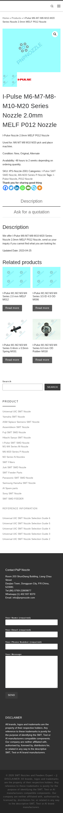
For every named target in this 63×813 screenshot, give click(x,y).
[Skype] (33, 187)
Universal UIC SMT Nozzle (17, 411)
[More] (39, 187)
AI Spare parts (10, 488)
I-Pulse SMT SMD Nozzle (16, 442)
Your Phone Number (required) (23, 642)
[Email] (28, 187)
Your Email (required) (18, 630)
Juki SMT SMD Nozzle (14, 467)
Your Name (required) (18, 618)
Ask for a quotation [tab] (31, 212)
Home (6, 18)
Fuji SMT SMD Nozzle (14, 432)
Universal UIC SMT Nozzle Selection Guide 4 (26, 528)
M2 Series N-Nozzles (14, 457)
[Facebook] (5, 187)
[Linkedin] (16, 187)
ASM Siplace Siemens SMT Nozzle (21, 422)
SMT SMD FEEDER (13, 498)
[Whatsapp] (22, 187)
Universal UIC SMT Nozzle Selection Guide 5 (26, 523)
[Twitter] (11, 187)
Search (7, 381)
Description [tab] (31, 201)
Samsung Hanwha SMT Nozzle (19, 483)
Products (16, 18)
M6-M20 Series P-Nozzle (32, 175)
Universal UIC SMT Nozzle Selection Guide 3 (26, 533)
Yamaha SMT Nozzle (14, 416)
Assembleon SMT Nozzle (16, 427)
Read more (12, 307)
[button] (55, 34)
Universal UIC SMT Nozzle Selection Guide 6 (26, 518)
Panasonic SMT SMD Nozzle (18, 477)
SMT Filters (9, 462)
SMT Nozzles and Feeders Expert (34, 775)
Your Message (13, 654)
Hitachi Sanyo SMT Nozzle (17, 437)
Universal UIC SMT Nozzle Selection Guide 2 (26, 539)
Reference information (20, 508)
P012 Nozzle (25, 178)
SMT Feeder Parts (12, 472)
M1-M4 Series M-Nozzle (15, 446)
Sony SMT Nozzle (12, 493)
